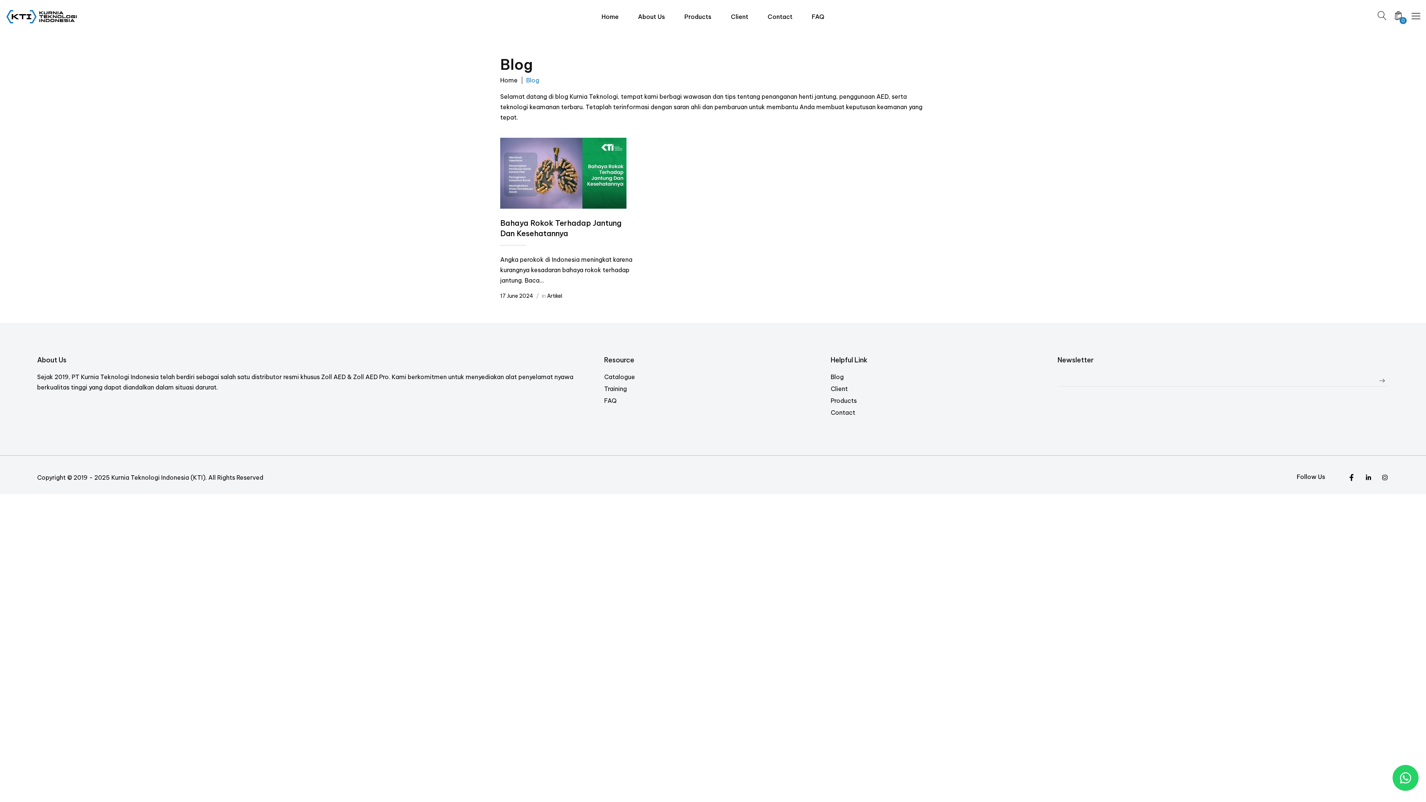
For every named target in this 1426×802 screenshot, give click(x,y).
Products (844, 400)
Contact (843, 412)
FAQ (610, 400)
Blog (837, 377)
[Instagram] (1368, 478)
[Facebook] (1385, 478)
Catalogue (619, 377)
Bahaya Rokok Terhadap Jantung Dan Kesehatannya (561, 228)
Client (839, 388)
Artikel (554, 296)
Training (615, 388)
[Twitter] (1351, 478)
